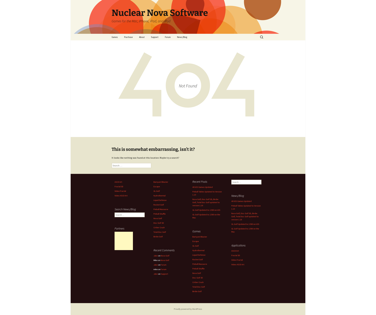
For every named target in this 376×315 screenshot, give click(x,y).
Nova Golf (157, 218)
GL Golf (156, 191)
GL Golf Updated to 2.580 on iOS (206, 210)
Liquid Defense (160, 200)
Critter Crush (159, 227)
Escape (156, 186)
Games (115, 37)
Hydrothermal (159, 195)
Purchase (128, 37)
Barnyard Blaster (160, 182)
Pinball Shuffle (159, 213)
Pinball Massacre (160, 209)
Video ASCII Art (121, 195)
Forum (168, 37)
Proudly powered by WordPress (188, 309)
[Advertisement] (124, 241)
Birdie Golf (158, 236)
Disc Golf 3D (158, 223)
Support (154, 37)
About (142, 37)
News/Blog (182, 37)
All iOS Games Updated (202, 187)
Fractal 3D (119, 186)
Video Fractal (120, 191)
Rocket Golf (158, 204)
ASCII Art (118, 182)
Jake (155, 255)
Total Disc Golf (159, 232)
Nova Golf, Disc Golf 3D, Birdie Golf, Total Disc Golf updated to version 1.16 (206, 202)
